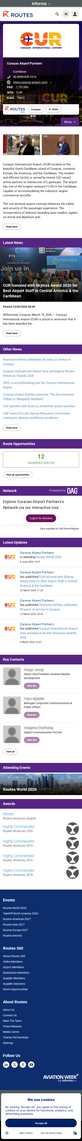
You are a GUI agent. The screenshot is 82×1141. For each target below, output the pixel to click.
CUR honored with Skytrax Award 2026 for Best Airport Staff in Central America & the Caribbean (48, 581)
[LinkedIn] (6, 1064)
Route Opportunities (19, 444)
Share (55, 109)
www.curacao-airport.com (30, 82)
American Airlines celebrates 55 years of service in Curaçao (36, 362)
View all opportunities (17, 474)
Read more (12, 226)
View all (10, 751)
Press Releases (12, 1026)
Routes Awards (12, 935)
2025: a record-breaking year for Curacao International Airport (38, 385)
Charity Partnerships (15, 1037)
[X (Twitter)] (14, 1064)
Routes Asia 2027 (14, 924)
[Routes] (18, 14)
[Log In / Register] (75, 14)
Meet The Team (12, 1020)
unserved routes (41, 459)
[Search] (57, 14)
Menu (68, 122)
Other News (12, 349)
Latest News (13, 243)
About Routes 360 (14, 956)
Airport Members (13, 967)
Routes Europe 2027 (15, 930)
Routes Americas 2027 (17, 919)
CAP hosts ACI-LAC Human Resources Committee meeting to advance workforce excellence (36, 416)
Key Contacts (13, 659)
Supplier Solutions (14, 983)
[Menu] (66, 14)
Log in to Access (41, 518)
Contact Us (10, 1015)
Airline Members (13, 961)
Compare (36, 109)
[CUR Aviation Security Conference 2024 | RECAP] (60, 144)
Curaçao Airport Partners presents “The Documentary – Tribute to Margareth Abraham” (39, 397)
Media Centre (11, 1031)
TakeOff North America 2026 (20, 913)
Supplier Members (14, 978)
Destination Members (16, 972)
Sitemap (8, 1043)
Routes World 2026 (48, 557)
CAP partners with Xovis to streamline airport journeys (39, 406)
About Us (8, 1009)
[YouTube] (31, 1064)
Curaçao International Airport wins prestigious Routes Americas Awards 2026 (38, 373)
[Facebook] (23, 1064)
